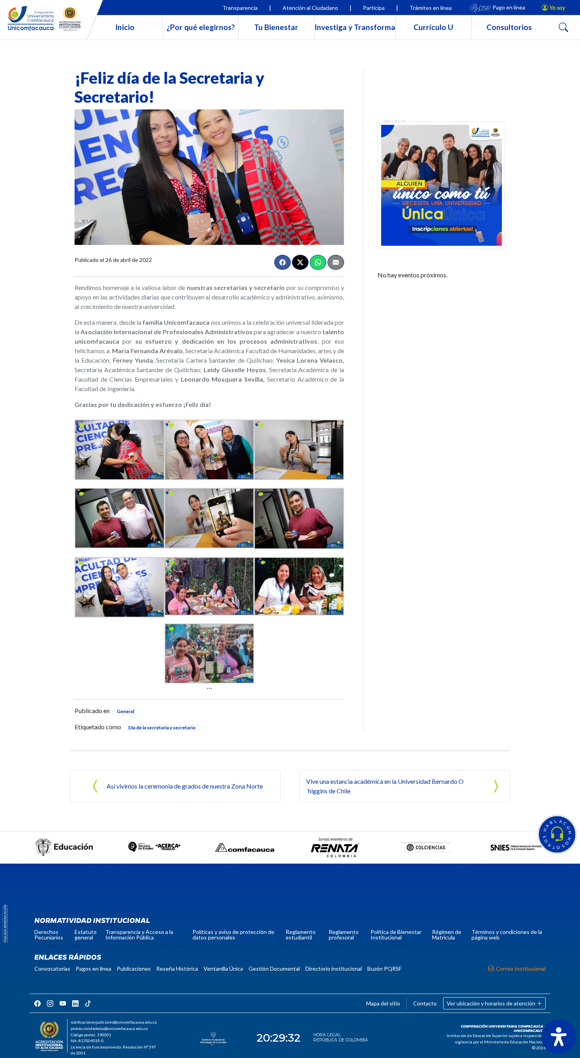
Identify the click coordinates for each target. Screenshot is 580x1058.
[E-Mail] (335, 262)
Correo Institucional (521, 968)
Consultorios (509, 27)
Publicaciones (134, 968)
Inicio (125, 27)
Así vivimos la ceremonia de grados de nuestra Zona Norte (185, 786)
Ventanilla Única (223, 968)
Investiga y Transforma (354, 27)
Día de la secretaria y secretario (162, 727)
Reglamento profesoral (344, 934)
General (125, 711)
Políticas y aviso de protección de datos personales (233, 934)
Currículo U (433, 27)
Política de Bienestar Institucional (395, 934)
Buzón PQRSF (384, 968)
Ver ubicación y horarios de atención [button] (492, 1003)
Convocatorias (52, 968)
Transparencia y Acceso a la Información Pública (139, 934)
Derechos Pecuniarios (48, 934)
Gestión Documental (274, 968)
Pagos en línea (93, 968)
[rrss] (37, 1003)
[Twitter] (300, 262)
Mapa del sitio (383, 1003)
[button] (557, 834)
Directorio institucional (333, 968)
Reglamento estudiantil (301, 934)
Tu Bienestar (276, 27)
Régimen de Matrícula (446, 934)
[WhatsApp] (318, 262)
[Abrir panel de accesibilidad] (558, 1036)
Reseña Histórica (177, 968)
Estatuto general (86, 934)
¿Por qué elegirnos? (201, 27)
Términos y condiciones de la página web (506, 934)
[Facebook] (282, 262)
